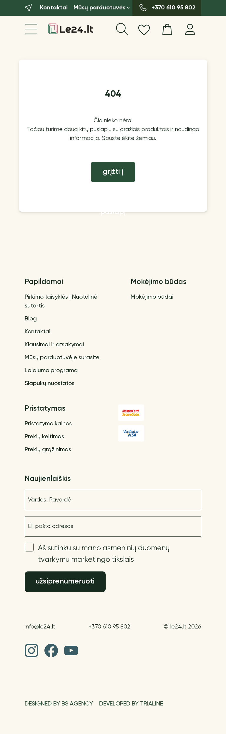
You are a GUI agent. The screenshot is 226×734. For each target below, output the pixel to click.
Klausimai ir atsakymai (54, 345)
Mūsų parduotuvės (99, 8)
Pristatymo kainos (48, 424)
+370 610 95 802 (109, 627)
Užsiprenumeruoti (65, 581)
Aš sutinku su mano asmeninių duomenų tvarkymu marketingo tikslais (104, 554)
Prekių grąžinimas (48, 450)
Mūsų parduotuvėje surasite (62, 358)
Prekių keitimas (44, 437)
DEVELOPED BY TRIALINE (131, 704)
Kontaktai (37, 332)
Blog (31, 319)
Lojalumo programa (51, 371)
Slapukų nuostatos (49, 384)
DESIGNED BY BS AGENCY (59, 704)
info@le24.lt (40, 627)
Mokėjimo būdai (152, 297)
